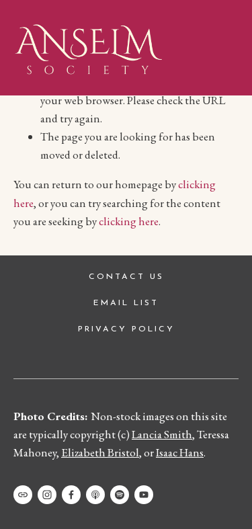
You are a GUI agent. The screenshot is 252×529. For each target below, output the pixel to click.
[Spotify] (119, 494)
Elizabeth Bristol (100, 452)
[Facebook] (71, 494)
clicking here (129, 221)
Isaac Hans (180, 452)
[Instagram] (47, 494)
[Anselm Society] (143, 494)
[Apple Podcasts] (95, 494)
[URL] (22, 494)
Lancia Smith (162, 434)
